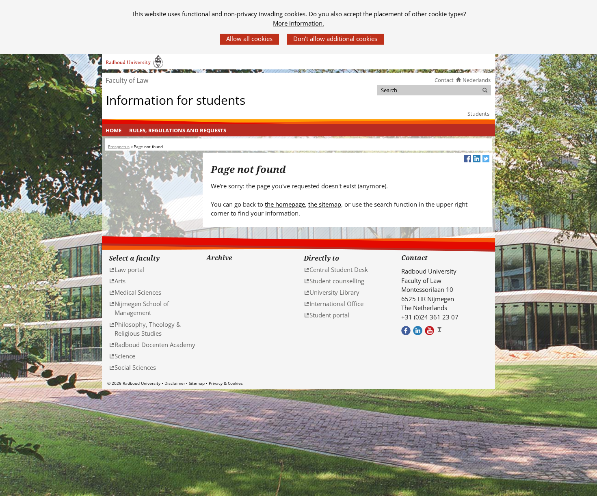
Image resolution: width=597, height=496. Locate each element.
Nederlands (477, 80)
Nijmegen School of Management (142, 308)
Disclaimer (174, 383)
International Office (336, 304)
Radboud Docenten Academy (155, 345)
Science (125, 356)
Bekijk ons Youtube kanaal (429, 330)
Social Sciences (135, 367)
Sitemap (197, 383)
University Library (334, 292)
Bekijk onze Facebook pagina (406, 330)
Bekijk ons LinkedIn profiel (417, 330)
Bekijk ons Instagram (441, 330)
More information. (298, 23)
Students (478, 113)
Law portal (129, 269)
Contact (444, 80)
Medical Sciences (138, 292)
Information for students (175, 100)
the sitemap (324, 204)
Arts (120, 281)
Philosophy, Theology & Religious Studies (148, 329)
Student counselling (336, 281)
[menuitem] (113, 130)
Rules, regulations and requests (177, 130)
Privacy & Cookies (226, 383)
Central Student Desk (338, 269)
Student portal (329, 315)
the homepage (285, 204)
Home (113, 130)
